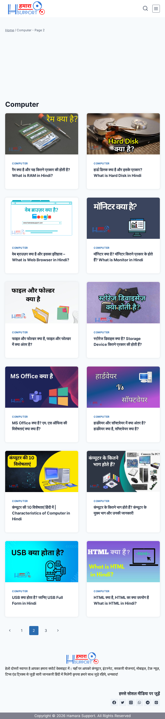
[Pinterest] (156, 702)
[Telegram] (147, 702)
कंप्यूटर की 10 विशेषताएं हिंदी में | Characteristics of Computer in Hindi (41, 513)
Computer (20, 163)
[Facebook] (114, 702)
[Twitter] (122, 702)
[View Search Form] (145, 9)
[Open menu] (156, 8)
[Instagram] (131, 702)
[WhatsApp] (139, 702)
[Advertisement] (82, 66)
